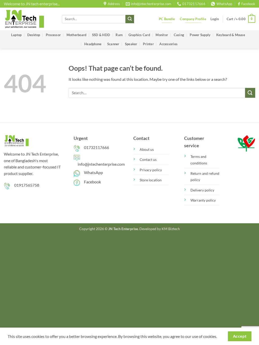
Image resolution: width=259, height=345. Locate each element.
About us (147, 149)
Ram (119, 35)
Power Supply (200, 35)
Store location (151, 180)
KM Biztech (171, 229)
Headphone (92, 44)
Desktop (33, 35)
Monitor (162, 35)
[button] (214, 19)
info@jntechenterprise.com (101, 164)
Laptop (16, 35)
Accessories (168, 44)
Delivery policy (202, 190)
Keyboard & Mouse (230, 35)
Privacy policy (151, 170)
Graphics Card (139, 35)
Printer (148, 44)
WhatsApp (93, 172)
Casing (179, 35)
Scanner (113, 44)
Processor (53, 35)
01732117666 (96, 147)
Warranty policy (203, 200)
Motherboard (77, 35)
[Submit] (129, 19)
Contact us (148, 159)
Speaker (131, 44)
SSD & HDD (101, 35)
